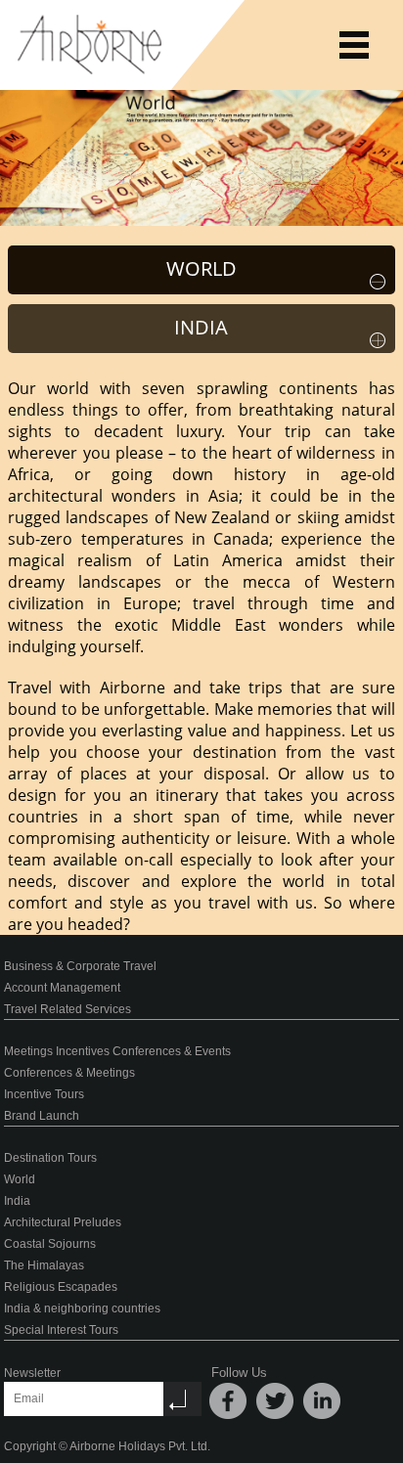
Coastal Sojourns (50, 1244)
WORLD (201, 268)
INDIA (201, 327)
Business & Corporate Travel (80, 966)
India (17, 1201)
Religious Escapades (60, 1287)
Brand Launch (41, 1116)
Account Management (62, 988)
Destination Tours (50, 1158)
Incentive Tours (44, 1094)
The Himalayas (44, 1265)
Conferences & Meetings (69, 1073)
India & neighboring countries (82, 1308)
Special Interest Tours (61, 1330)
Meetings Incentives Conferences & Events (117, 1051)
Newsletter (32, 1373)
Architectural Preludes (62, 1222)
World (19, 1179)
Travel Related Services (67, 1009)
